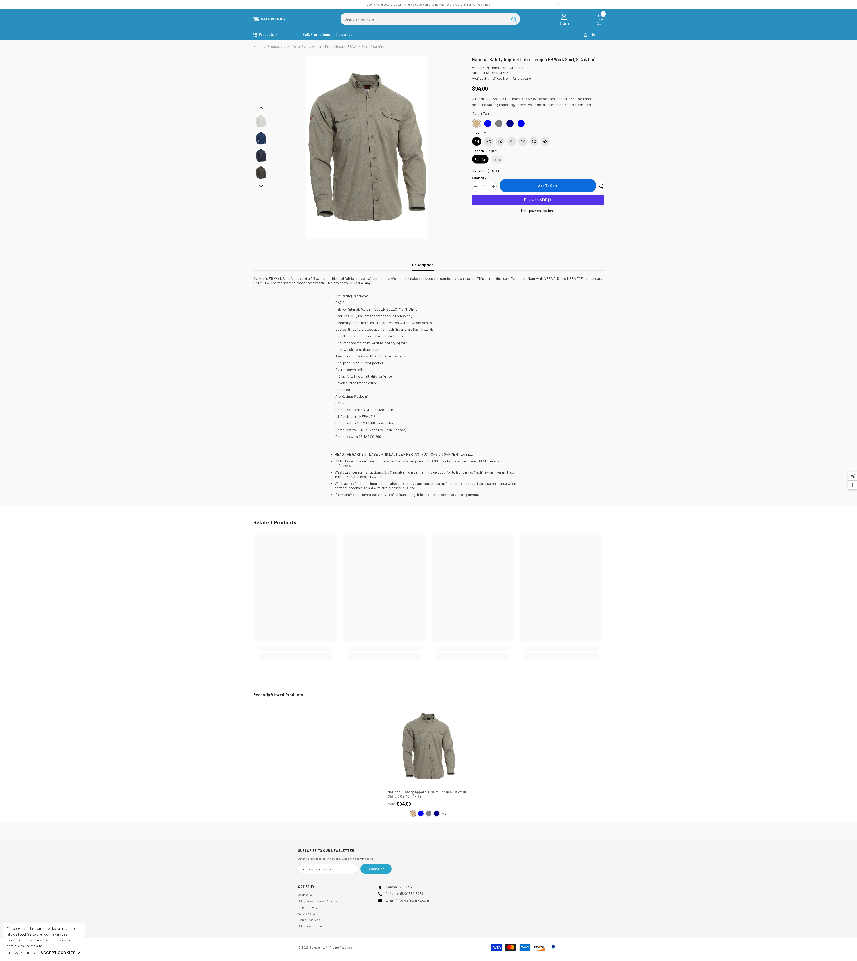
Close (557, 4)
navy (436, 813)
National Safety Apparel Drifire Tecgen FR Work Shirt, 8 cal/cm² (427, 794)
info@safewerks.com (412, 900)
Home (257, 46)
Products (275, 46)
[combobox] (424, 19)
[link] (295, 648)
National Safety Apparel (504, 67)
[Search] (430, 19)
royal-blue (421, 813)
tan (413, 813)
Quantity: (480, 177)
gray (428, 813)
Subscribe (376, 869)
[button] (261, 108)
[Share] (600, 186)
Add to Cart (548, 185)
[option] (367, 147)
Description (423, 264)
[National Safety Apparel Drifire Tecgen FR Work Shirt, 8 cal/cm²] (429, 746)
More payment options (538, 210)
